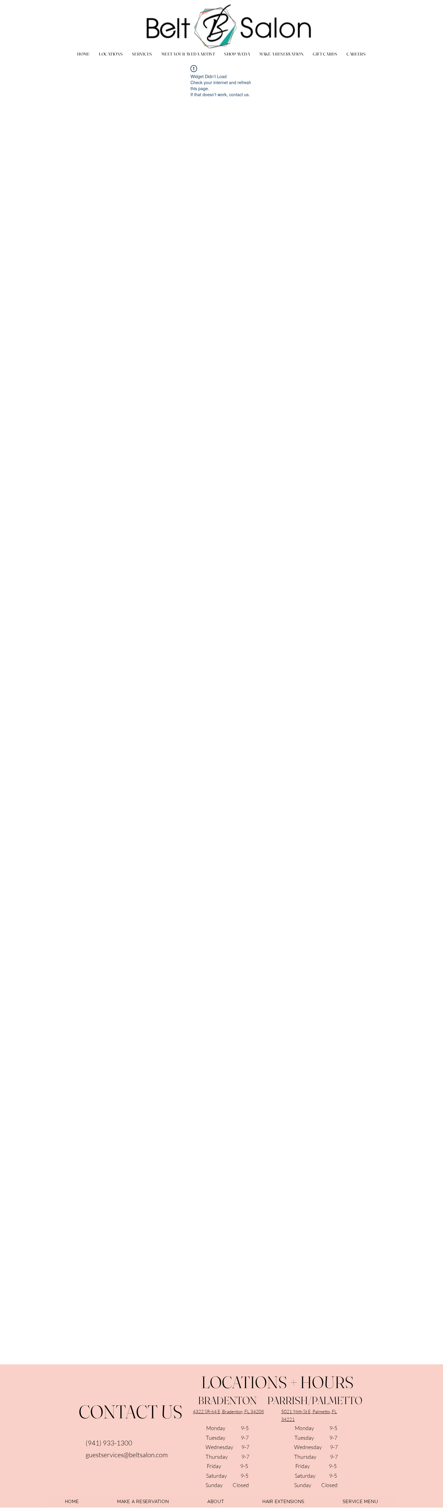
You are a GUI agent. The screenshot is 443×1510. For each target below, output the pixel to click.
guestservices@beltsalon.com (127, 1455)
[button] (142, 54)
